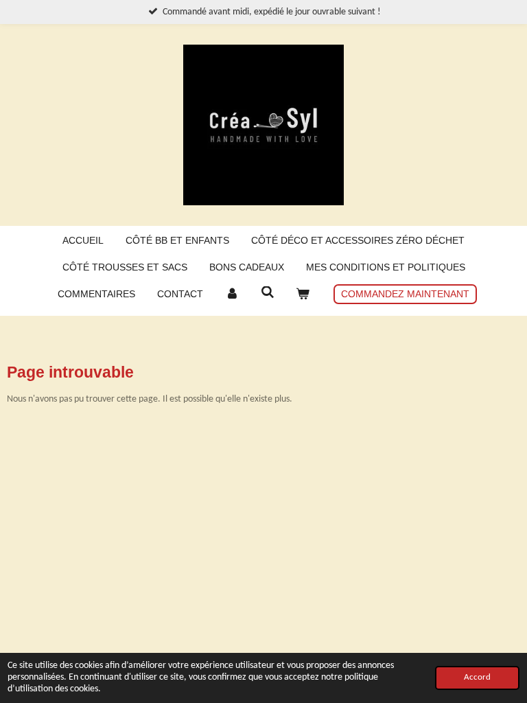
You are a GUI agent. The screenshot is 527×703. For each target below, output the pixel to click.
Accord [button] (477, 677)
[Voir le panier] (302, 294)
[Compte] (232, 294)
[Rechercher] (267, 292)
